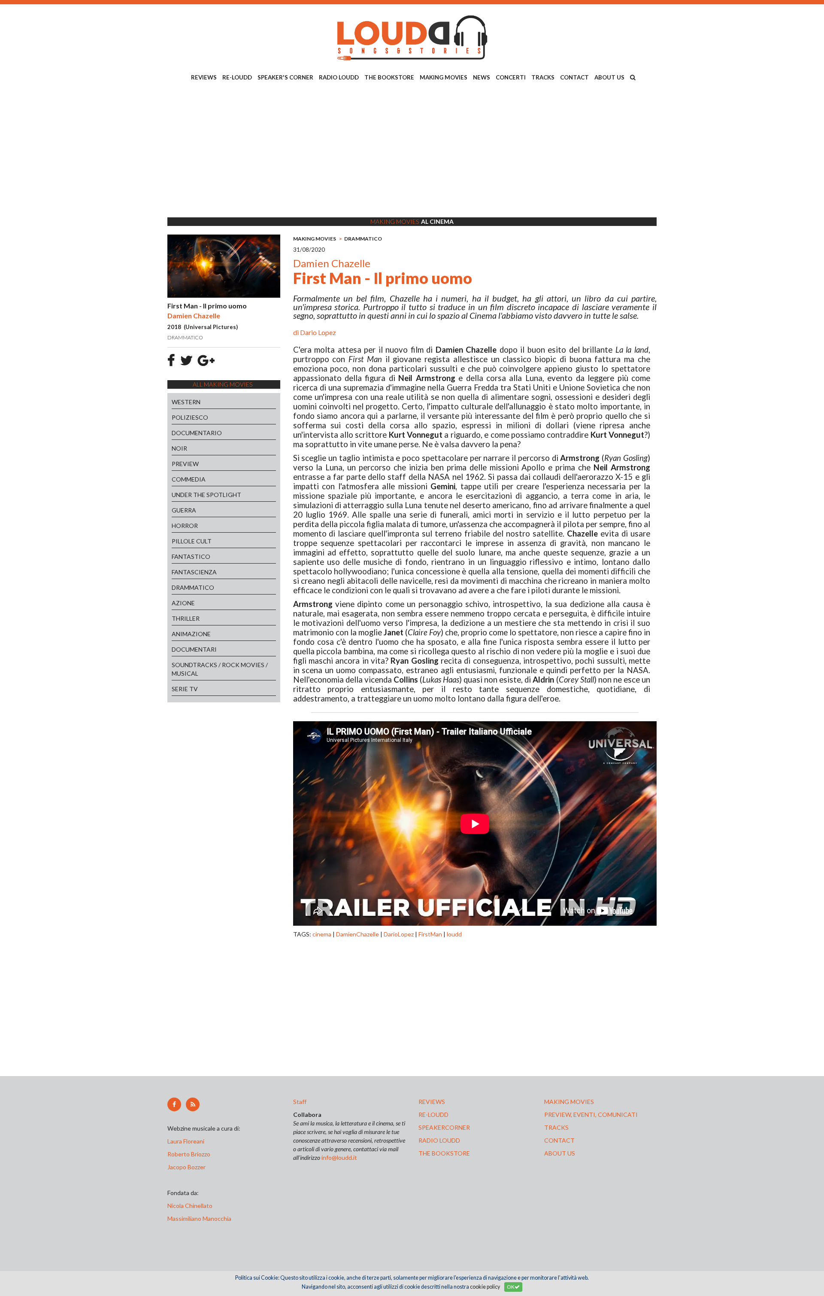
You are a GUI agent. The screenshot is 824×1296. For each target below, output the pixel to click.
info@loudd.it (339, 1157)
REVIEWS (204, 77)
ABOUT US (609, 77)
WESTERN (186, 402)
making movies (569, 1101)
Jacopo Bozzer (186, 1167)
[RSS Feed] (193, 1104)
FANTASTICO (191, 556)
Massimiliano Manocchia (199, 1218)
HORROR (185, 525)
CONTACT (574, 77)
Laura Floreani (187, 1141)
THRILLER (186, 618)
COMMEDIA (189, 479)
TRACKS (542, 77)
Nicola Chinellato (189, 1205)
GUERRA (184, 510)
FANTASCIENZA (194, 572)
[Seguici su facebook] (174, 1104)
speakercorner (444, 1127)
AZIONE (183, 603)
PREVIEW (185, 463)
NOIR (179, 448)
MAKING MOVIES (443, 77)
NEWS (481, 77)
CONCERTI (511, 77)
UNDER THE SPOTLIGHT (206, 494)
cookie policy (485, 1287)
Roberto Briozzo (188, 1154)
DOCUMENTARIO (197, 432)
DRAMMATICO (193, 587)
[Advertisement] (412, 151)
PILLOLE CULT (192, 541)
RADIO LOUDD (339, 77)
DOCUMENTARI (194, 649)
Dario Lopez (318, 332)
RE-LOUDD (237, 77)
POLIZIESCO (190, 417)
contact (559, 1140)
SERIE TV (185, 688)
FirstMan (430, 934)
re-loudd (433, 1114)
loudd (454, 934)
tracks (556, 1127)
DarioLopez (399, 934)
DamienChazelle (357, 934)
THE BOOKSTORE (389, 77)
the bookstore (444, 1153)
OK (511, 1287)
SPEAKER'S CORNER (285, 77)
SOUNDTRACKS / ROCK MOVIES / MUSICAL (220, 669)
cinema (321, 934)
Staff (299, 1101)
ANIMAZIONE (191, 633)
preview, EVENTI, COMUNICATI (591, 1114)
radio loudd (439, 1140)
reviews (431, 1101)
